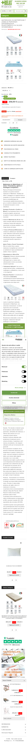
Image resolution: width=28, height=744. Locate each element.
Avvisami (20, 119)
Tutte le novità (7, 718)
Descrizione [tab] (5, 178)
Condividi (9, 122)
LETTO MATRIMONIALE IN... (16, 695)
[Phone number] (20, 4)
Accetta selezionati (14, 397)
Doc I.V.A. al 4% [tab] (7, 181)
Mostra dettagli (19, 387)
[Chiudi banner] (25, 339)
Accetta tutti (14, 392)
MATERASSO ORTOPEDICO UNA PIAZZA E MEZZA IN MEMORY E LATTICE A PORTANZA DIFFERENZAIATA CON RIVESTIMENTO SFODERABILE (14, 617)
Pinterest (16, 122)
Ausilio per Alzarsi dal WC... (16, 706)
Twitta (13, 122)
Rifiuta (14, 403)
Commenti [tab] (12, 178)
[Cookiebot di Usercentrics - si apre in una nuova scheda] (16, 340)
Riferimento (4, 29)
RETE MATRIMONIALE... (15, 684)
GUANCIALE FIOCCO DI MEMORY (14, 566)
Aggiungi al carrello (14, 575)
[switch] (24, 371)
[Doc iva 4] (13, 655)
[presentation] (12, 580)
